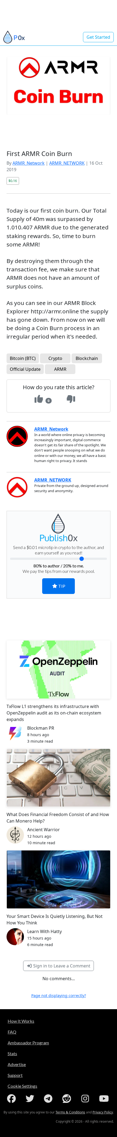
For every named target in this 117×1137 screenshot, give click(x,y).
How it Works (21, 1021)
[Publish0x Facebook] (13, 1098)
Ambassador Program (28, 1042)
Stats (12, 1053)
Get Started (98, 37)
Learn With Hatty (44, 931)
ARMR (60, 369)
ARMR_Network (29, 163)
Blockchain (87, 358)
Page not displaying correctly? (58, 995)
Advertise (17, 1064)
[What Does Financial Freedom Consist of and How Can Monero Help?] (58, 778)
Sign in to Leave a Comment (61, 966)
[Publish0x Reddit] (68, 1098)
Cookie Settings (22, 1086)
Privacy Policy (103, 1112)
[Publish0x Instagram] (86, 1098)
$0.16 (12, 180)
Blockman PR (40, 728)
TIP (61, 586)
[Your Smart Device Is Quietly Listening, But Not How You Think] (58, 879)
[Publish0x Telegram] (49, 1098)
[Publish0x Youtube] (104, 1098)
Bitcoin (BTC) (23, 358)
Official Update (25, 369)
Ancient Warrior (43, 830)
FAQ (12, 1031)
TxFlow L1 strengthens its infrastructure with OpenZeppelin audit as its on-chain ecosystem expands (54, 712)
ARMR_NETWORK (67, 163)
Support (15, 1075)
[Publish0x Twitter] (31, 1098)
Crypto (55, 358)
